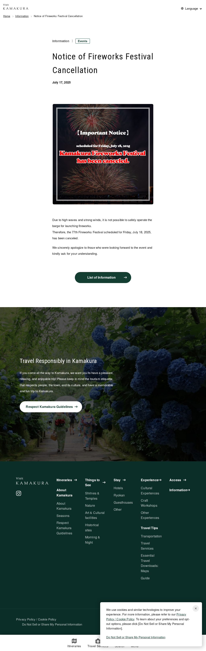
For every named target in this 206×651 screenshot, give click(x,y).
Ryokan (119, 495)
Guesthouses (123, 502)
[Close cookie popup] (196, 608)
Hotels (118, 488)
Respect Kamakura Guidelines (64, 527)
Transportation (151, 536)
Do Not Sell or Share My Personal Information (135, 637)
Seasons (63, 515)
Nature (90, 505)
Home (6, 16)
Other (118, 509)
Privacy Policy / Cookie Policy (36, 619)
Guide (145, 578)
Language (191, 8)
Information (22, 16)
